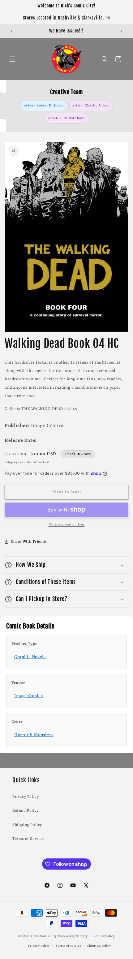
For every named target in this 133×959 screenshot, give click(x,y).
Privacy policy (39, 946)
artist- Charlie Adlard (90, 105)
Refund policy (104, 936)
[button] (12, 59)
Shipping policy (99, 946)
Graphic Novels (29, 656)
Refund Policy (25, 811)
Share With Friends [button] (29, 542)
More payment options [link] (67, 524)
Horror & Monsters (33, 734)
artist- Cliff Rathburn (66, 118)
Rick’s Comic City (43, 936)
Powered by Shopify (73, 936)
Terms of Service (28, 839)
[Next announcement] (121, 31)
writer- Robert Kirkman (44, 105)
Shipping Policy (27, 825)
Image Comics (28, 695)
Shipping (11, 462)
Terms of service (68, 946)
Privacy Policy (25, 797)
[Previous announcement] (11, 31)
